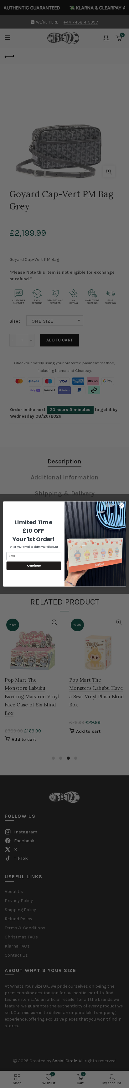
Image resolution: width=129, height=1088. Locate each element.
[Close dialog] (122, 505)
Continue (34, 566)
